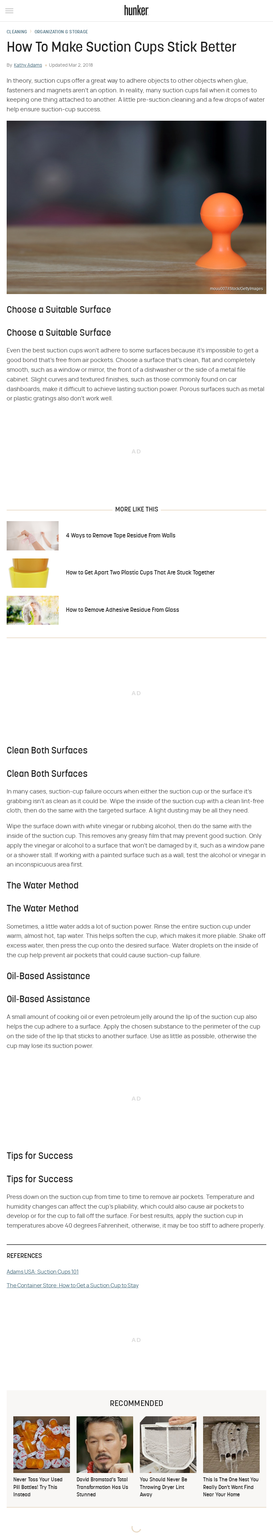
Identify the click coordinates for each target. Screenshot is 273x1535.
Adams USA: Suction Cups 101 (43, 1272)
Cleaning (17, 32)
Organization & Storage (61, 32)
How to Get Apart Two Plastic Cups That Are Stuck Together (140, 573)
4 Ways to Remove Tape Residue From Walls (120, 536)
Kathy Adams (28, 65)
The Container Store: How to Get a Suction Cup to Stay (72, 1285)
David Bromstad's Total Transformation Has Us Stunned (102, 1487)
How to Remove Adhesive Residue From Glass (122, 610)
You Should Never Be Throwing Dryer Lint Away (163, 1487)
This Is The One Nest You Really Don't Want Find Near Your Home (231, 1487)
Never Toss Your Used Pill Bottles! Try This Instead (38, 1487)
